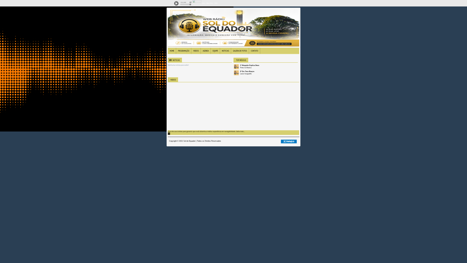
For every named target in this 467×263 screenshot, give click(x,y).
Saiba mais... (240, 131)
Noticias (225, 50)
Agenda (206, 50)
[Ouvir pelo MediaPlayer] (283, 3)
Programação (183, 50)
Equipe (215, 50)
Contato (254, 50)
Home (172, 50)
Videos (196, 50)
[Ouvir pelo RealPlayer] (288, 3)
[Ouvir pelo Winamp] (293, 3)
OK (169, 134)
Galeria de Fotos (240, 50)
